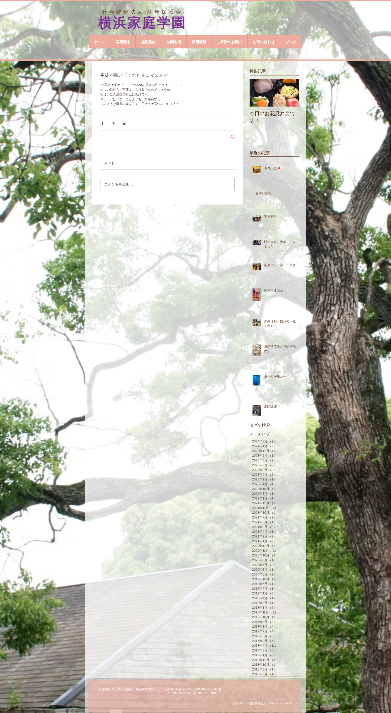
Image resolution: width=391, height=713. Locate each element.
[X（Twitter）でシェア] (113, 123)
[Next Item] (292, 92)
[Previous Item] (257, 92)
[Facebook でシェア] (102, 123)
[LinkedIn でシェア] (124, 123)
